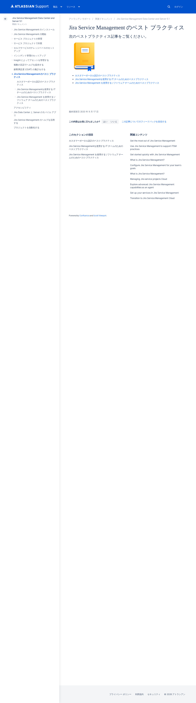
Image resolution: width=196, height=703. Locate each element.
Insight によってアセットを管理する (31, 60)
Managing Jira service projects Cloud (148, 179)
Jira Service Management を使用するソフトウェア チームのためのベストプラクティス (36, 100)
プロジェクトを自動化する (26, 127)
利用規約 (139, 694)
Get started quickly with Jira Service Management (155, 154)
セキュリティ (153, 694)
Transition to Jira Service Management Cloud (152, 198)
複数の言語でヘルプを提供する (29, 64)
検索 (168, 6)
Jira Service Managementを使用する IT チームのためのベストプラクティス (111, 79)
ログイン (178, 6)
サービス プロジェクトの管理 (28, 38)
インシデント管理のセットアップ (30, 55)
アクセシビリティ (22, 107)
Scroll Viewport (99, 215)
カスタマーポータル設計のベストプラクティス (97, 75)
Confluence (84, 215)
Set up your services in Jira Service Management (154, 192)
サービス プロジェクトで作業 (28, 43)
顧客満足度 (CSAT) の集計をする (29, 69)
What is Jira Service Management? (147, 159)
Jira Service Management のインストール (34, 29)
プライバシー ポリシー (120, 694)
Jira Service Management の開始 (30, 34)
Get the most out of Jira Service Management (152, 140)
